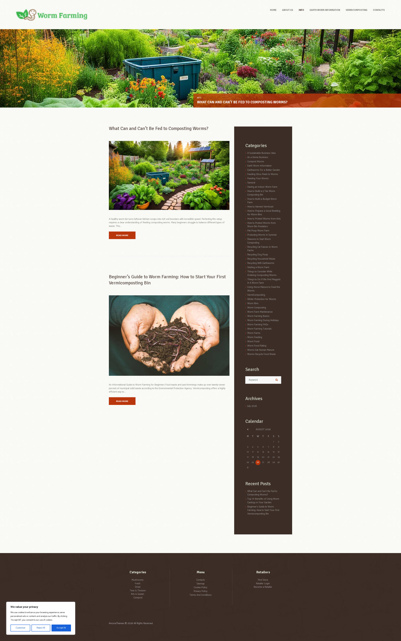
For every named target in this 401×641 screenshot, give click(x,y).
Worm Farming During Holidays (263, 320)
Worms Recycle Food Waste (261, 354)
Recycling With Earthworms (260, 263)
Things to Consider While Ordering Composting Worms (261, 273)
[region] (40, 618)
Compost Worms (255, 162)
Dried (137, 587)
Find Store (263, 580)
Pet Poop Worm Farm (258, 231)
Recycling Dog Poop (257, 255)
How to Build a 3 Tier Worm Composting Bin (261, 193)
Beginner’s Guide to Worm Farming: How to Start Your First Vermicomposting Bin (263, 510)
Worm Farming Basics (258, 316)
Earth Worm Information (210, 98)
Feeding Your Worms (258, 178)
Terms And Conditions (201, 595)
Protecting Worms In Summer (262, 235)
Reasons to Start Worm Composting (259, 241)
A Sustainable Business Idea (261, 153)
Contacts (200, 580)
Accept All (61, 628)
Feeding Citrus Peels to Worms (262, 174)
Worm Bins (252, 303)
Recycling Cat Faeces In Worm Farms (262, 249)
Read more (122, 235)
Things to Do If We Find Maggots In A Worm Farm (264, 281)
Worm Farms (253, 333)
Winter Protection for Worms (261, 299)
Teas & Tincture (138, 591)
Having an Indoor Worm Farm (262, 187)
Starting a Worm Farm (258, 267)
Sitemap (201, 584)
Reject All (41, 628)
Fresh (137, 584)
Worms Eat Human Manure (260, 350)
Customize (20, 628)
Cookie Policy (200, 587)
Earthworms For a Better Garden (263, 170)
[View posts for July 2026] (248, 429)
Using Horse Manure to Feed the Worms (263, 289)
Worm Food (253, 341)
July (252, 406)
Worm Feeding (254, 337)
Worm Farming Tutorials (259, 329)
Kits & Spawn (137, 594)
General (251, 183)
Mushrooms (137, 580)
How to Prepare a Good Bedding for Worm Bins (263, 212)
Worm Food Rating (256, 346)
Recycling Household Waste (261, 259)
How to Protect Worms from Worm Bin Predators (261, 225)
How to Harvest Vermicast (260, 207)
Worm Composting (256, 308)
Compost (137, 598)
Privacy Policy (200, 591)
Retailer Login (263, 584)
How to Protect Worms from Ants (264, 219)
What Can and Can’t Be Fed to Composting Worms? (158, 128)
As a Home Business (257, 157)
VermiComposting (256, 295)
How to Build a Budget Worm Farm (262, 201)
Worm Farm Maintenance (260, 312)
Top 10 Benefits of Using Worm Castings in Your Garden (247, 102)
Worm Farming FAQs (257, 325)
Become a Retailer (263, 587)
